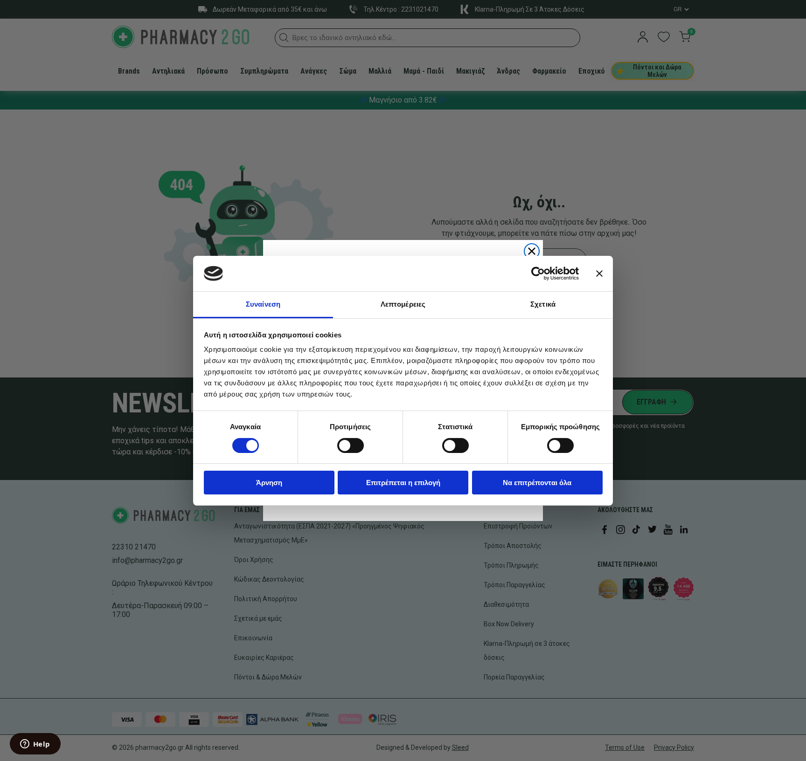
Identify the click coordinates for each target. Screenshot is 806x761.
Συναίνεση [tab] (263, 304)
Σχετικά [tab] (543, 304)
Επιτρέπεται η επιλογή (403, 483)
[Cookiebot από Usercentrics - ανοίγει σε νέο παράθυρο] (538, 274)
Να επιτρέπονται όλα (537, 483)
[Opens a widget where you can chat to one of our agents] (35, 744)
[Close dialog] (531, 251)
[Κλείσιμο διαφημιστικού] (599, 273)
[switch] (350, 445)
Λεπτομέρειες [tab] (403, 304)
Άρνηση (269, 483)
